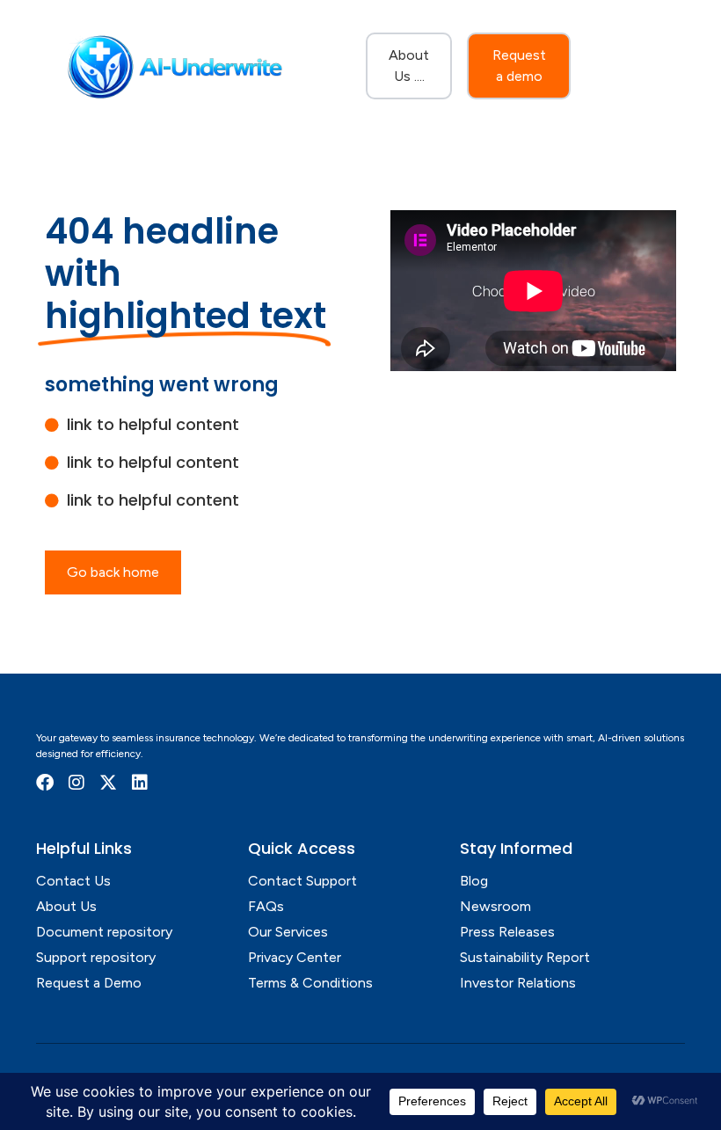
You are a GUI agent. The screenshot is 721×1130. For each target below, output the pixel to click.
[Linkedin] (140, 782)
